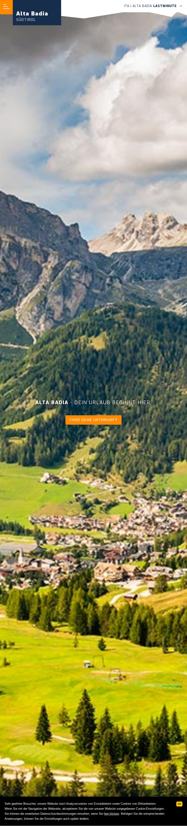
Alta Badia (32, 16)
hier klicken (111, 813)
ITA (126, 6)
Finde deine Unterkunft (93, 420)
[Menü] (6, 7)
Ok (179, 804)
